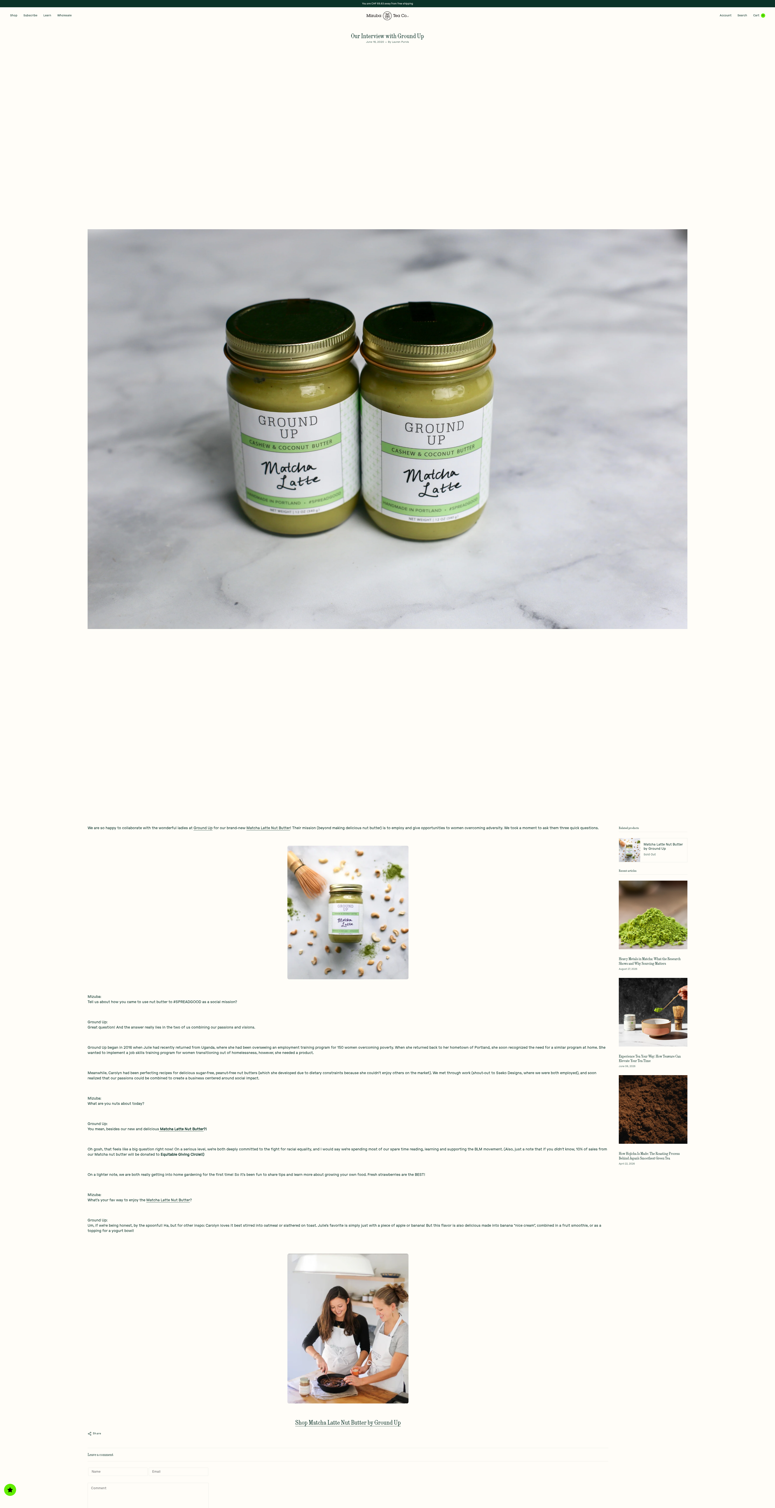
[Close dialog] (429, 715)
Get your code (409, 785)
